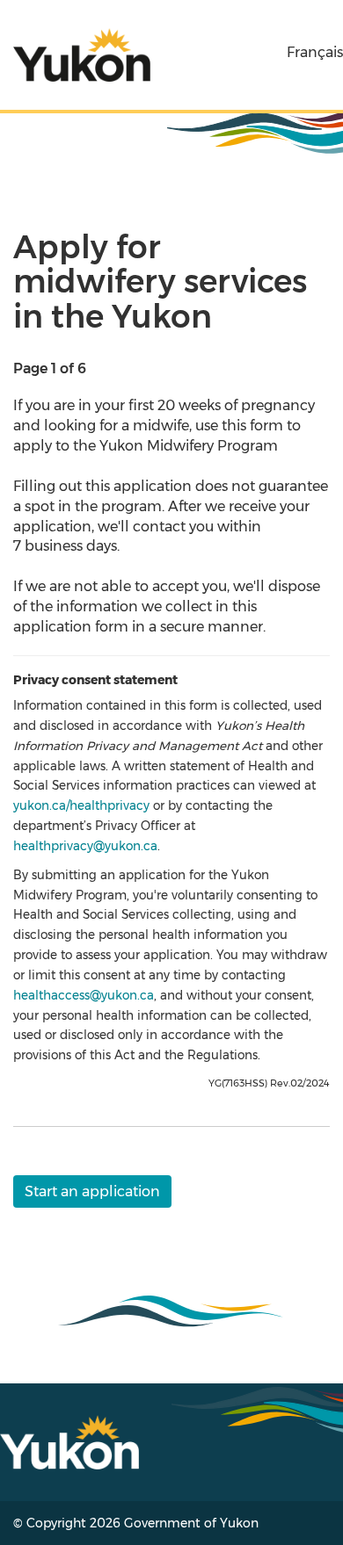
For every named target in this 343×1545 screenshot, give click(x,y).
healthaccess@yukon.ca (83, 995)
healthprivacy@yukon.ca (85, 846)
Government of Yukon (191, 1523)
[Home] (81, 55)
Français (315, 52)
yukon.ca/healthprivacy (81, 805)
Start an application (92, 1191)
